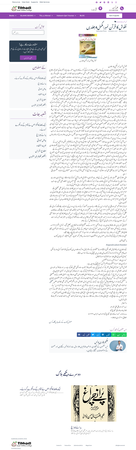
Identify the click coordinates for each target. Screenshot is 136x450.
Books (11, 16)
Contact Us (59, 445)
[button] (84, 334)
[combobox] (28, 32)
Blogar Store (89, 445)
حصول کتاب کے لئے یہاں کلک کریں (60, 321)
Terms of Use (68, 445)
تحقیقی (51, 281)
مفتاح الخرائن (41, 99)
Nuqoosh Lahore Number (116, 244)
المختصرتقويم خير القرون (39, 104)
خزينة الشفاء (42, 94)
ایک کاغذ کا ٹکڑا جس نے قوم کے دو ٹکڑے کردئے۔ (30, 78)
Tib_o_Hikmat (45, 16)
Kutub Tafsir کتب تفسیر (121, 21)
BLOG (82, 16)
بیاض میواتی (42, 88)
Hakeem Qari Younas (65, 16)
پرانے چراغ (42, 83)
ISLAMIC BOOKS (26, 16)
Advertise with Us (78, 445)
